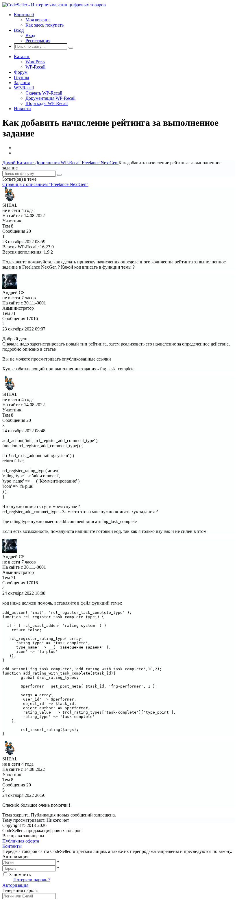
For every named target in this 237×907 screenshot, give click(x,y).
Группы (21, 77)
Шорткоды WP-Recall (46, 103)
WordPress (35, 61)
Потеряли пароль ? (31, 879)
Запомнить (20, 874)
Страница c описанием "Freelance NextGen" (45, 184)
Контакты (12, 846)
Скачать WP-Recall (43, 92)
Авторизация (15, 885)
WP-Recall (35, 66)
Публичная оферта (20, 840)
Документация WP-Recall (50, 98)
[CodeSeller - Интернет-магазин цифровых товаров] (54, 4)
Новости (22, 108)
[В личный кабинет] (9, 199)
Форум (20, 72)
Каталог (22, 56)
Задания (22, 82)
